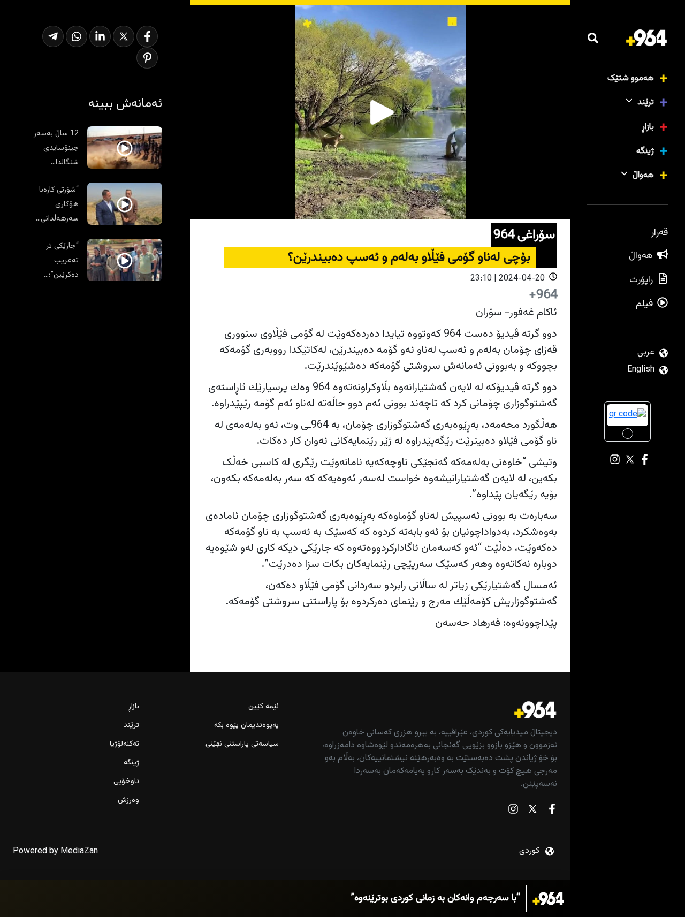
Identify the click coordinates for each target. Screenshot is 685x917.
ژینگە (645, 151)
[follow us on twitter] (532, 811)
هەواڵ (643, 175)
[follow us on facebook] (551, 811)
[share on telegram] (53, 36)
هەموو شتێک (630, 78)
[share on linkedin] (100, 36)
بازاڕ (648, 127)
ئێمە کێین (263, 707)
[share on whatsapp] (76, 36)
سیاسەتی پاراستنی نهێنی (242, 744)
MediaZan (79, 851)
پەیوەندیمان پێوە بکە (246, 725)
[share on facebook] (147, 36)
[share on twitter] (123, 36)
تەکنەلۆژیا (124, 744)
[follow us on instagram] (513, 811)
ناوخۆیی (126, 781)
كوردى (529, 851)
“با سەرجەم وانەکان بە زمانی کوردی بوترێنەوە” (435, 898)
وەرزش (128, 800)
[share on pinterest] (147, 58)
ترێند (645, 102)
